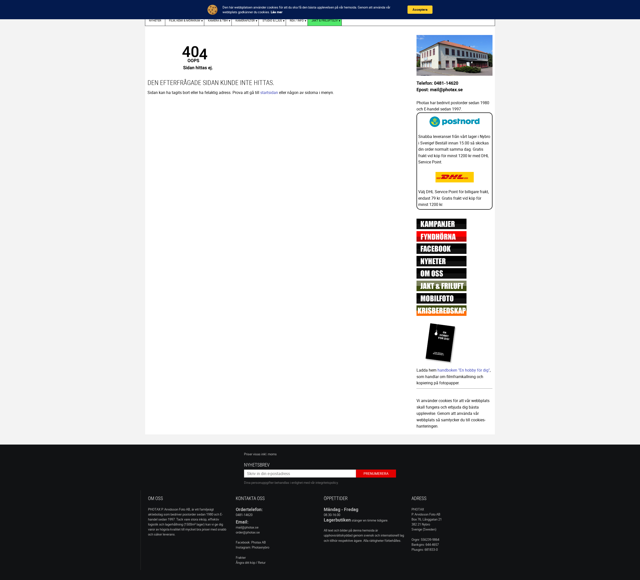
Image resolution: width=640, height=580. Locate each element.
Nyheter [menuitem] (155, 20)
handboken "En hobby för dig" (464, 370)
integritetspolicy (327, 482)
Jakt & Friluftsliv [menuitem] (325, 20)
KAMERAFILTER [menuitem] (245, 20)
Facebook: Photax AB (251, 542)
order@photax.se (248, 532)
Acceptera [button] (420, 9)
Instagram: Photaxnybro (252, 547)
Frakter (241, 557)
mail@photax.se (247, 527)
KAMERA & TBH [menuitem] (218, 20)
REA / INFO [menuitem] (297, 20)
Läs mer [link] (276, 12)
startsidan (269, 92)
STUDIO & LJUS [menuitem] (272, 20)
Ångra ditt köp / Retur (251, 562)
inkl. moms (269, 454)
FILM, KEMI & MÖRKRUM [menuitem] (184, 20)
